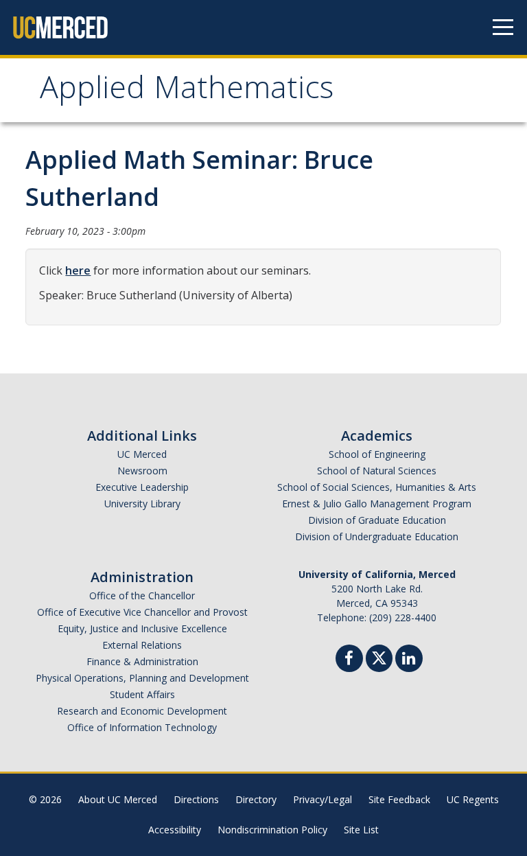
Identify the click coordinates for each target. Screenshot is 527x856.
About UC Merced (117, 799)
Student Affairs (142, 694)
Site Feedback (399, 799)
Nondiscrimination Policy (272, 829)
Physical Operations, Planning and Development (142, 677)
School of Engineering (377, 454)
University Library (142, 503)
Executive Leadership (142, 487)
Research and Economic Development (142, 710)
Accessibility (174, 829)
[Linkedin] (409, 660)
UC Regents (473, 799)
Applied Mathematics (186, 91)
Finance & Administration (142, 661)
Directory (256, 799)
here (78, 270)
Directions (196, 799)
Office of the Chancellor (142, 595)
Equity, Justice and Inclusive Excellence (142, 628)
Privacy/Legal (322, 799)
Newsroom (142, 470)
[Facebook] (349, 660)
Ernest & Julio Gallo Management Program (376, 503)
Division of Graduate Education (377, 520)
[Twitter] (379, 656)
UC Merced (142, 454)
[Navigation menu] (503, 27)
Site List (361, 829)
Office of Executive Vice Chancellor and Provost (142, 611)
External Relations (142, 644)
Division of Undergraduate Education (376, 536)
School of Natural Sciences (376, 470)
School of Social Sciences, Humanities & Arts (376, 487)
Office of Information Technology (142, 727)
